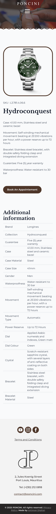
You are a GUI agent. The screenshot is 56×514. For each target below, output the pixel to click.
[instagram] (28, 430)
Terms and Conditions (28, 439)
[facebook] (36, 430)
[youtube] (20, 430)
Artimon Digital (36, 510)
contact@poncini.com (28, 494)
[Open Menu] (27, 11)
